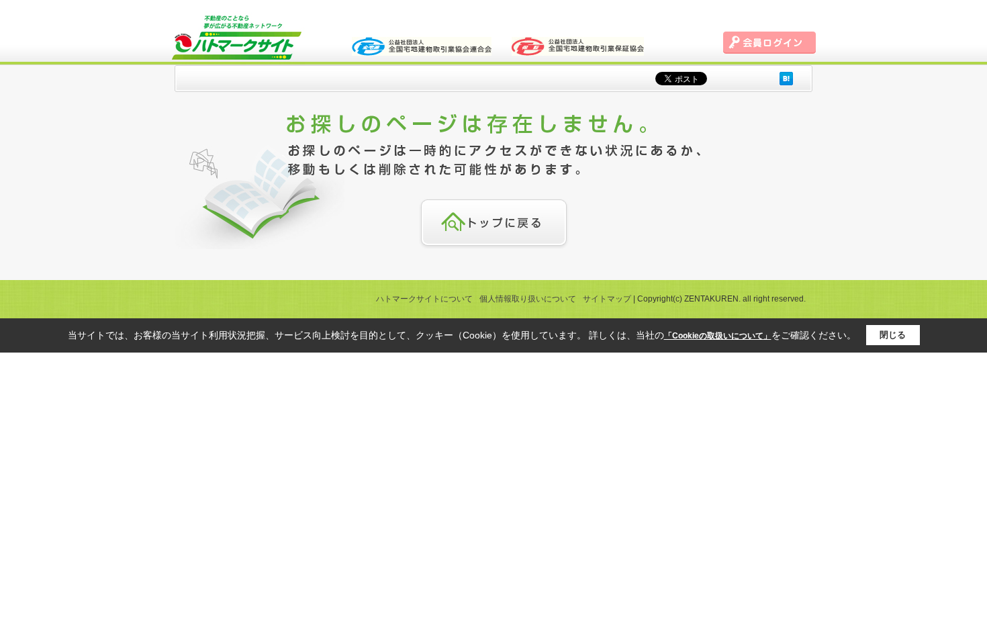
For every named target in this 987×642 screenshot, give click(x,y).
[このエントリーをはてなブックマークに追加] (786, 78)
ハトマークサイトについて (424, 299)
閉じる (893, 335)
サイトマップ (607, 299)
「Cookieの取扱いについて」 (717, 335)
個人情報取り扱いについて (527, 299)
